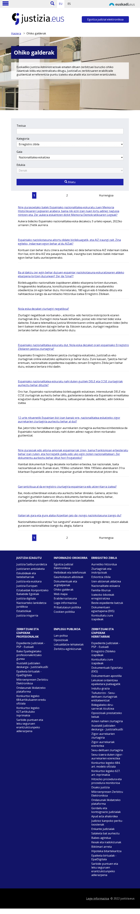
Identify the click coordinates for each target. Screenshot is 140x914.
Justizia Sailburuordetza (31, 564)
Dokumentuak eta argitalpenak (65, 583)
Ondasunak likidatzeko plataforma (31, 689)
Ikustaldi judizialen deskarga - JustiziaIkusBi (32, 665)
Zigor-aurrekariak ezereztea (103, 744)
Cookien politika (64, 612)
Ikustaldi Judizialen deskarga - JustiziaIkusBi (107, 727)
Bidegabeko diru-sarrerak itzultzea (102, 706)
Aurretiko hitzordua (104, 564)
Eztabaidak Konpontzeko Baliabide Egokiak (32, 592)
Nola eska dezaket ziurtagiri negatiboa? (43, 309)
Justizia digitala (26, 598)
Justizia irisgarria (27, 615)
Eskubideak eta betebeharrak (26, 575)
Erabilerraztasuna (65, 598)
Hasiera (16, 33)
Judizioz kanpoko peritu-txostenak (107, 822)
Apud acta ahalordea (104, 816)
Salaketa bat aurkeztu (105, 833)
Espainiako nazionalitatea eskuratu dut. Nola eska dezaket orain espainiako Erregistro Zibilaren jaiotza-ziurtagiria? (73, 347)
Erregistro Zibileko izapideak (103, 653)
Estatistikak (23, 611)
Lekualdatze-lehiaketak (69, 644)
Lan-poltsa (61, 635)
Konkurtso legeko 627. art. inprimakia (105, 773)
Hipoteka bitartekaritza (106, 851)
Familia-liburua (100, 590)
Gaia (19, 152)
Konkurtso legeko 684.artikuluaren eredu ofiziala (31, 699)
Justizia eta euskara (28, 581)
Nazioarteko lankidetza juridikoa (31, 604)
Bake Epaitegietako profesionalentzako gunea (29, 655)
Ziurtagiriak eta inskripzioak (101, 570)
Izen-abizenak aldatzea (106, 581)
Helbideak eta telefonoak (70, 572)
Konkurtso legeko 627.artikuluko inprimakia (27, 711)
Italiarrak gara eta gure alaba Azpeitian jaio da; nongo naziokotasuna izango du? (69, 515)
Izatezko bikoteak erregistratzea (102, 596)
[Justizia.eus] (38, 25)
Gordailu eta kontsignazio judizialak (106, 810)
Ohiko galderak (63, 589)
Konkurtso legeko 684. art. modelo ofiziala (105, 764)
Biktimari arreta (101, 847)
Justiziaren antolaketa (30, 569)
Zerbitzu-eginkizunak (67, 649)
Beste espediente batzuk (107, 603)
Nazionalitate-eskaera (105, 586)
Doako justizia (100, 787)
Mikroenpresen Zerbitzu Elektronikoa (32, 681)
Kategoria (23, 138)
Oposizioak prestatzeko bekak (106, 715)
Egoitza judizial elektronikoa (105, 19)
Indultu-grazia (100, 688)
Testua (21, 126)
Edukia (21, 165)
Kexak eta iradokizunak (106, 842)
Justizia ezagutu (29, 558)
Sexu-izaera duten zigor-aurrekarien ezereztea (107, 756)
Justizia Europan (26, 586)
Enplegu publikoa (67, 629)
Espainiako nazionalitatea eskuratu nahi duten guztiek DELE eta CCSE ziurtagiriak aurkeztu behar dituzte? (70, 383)
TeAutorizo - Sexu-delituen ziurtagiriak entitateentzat (104, 696)
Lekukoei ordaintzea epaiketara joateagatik (105, 682)
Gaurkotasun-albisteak (68, 577)
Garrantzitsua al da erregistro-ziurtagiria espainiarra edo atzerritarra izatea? (67, 486)
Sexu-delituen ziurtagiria (107, 750)
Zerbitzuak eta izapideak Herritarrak (102, 632)
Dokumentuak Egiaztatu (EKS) (107, 669)
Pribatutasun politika (67, 607)
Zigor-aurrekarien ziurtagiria (103, 735)
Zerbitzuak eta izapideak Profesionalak (27, 632)
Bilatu (71, 182)
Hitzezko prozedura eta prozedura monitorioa (106, 781)
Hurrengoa (106, 195)
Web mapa (60, 594)
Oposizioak (61, 640)
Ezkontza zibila (100, 577)
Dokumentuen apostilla (106, 676)
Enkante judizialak (103, 829)
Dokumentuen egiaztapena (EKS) (102, 609)
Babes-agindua (101, 838)
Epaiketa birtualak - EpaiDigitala (28, 673)
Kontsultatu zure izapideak (102, 617)
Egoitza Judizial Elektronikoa (63, 566)
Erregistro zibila (104, 558)
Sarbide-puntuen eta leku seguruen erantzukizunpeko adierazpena (29, 725)
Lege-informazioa (65, 603)
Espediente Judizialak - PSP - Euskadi (30, 645)
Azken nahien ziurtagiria (107, 721)
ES (69, 4)
